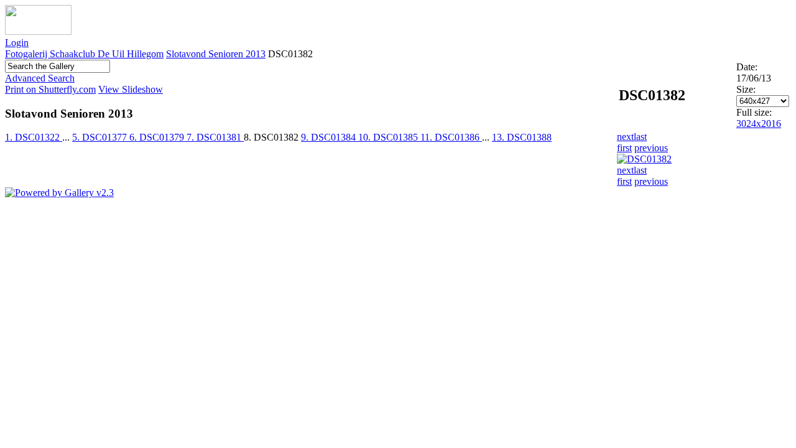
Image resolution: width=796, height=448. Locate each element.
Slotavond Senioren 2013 (216, 54)
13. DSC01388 (522, 137)
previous (651, 147)
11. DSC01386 (451, 137)
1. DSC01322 (33, 137)
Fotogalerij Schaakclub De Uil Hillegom (84, 54)
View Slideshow (130, 89)
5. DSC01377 (100, 137)
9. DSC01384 (329, 137)
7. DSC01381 (215, 137)
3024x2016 (758, 123)
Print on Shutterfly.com (50, 89)
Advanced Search (40, 78)
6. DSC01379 (158, 137)
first (624, 147)
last (640, 136)
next (625, 136)
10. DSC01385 (389, 137)
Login (17, 42)
